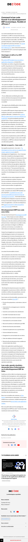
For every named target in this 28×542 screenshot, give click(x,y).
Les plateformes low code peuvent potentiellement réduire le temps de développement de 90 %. (12, 194)
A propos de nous (5, 502)
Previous (24, 455)
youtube (19, 445)
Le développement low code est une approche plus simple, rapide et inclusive (13, 150)
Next (26, 455)
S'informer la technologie (11, 12)
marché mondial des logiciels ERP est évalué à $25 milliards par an (13, 45)
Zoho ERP (15, 299)
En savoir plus (5, 519)
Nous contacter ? (5, 504)
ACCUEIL (3, 12)
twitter (9, 445)
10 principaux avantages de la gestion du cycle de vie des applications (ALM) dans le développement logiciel (13, 476)
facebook (12, 445)
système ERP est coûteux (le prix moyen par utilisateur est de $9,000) (13, 116)
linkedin (15, 445)
